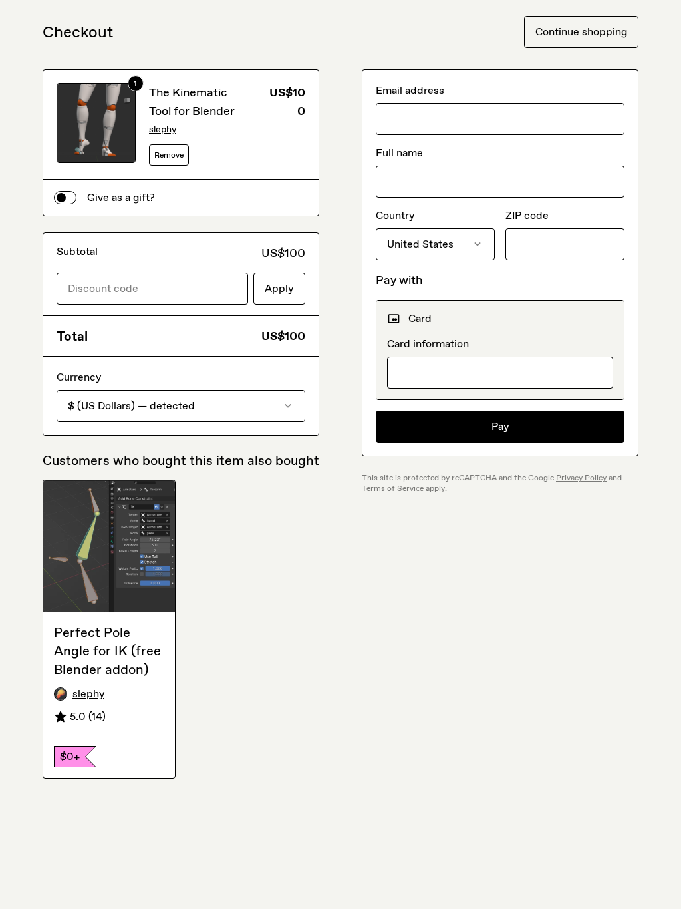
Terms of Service (393, 488)
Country (395, 215)
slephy (162, 129)
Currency (79, 377)
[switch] (65, 197)
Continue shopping (581, 31)
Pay (500, 426)
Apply (279, 288)
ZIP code (527, 215)
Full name (399, 152)
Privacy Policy (581, 477)
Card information (428, 343)
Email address (410, 90)
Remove (169, 155)
